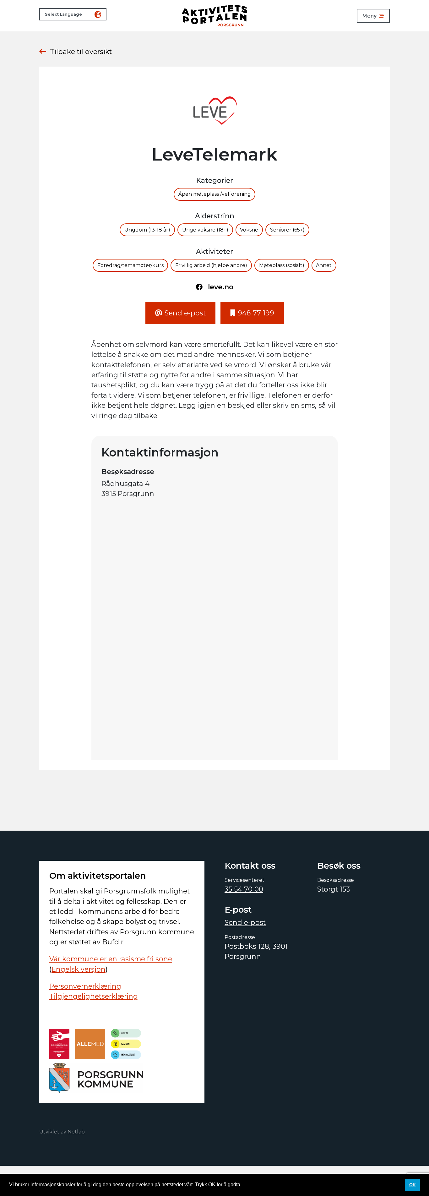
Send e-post (245, 922)
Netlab (76, 1132)
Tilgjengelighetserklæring (93, 996)
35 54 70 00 (244, 889)
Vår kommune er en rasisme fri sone (110, 959)
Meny (369, 16)
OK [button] (412, 1184)
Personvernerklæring (85, 986)
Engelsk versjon (79, 969)
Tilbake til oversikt (81, 51)
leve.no (220, 287)
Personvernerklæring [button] (265, 1184)
